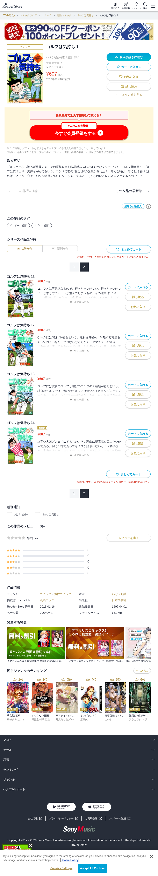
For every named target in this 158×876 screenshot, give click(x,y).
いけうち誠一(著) (55, 57)
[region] (79, 863)
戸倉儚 (148, 719)
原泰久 (84, 719)
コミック (47, 15)
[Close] (151, 856)
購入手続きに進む (131, 57)
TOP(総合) (9, 15)
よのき (108, 719)
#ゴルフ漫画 (42, 225)
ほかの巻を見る (132, 94)
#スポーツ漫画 (18, 225)
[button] (119, 818)
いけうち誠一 (21, 514)
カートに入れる (131, 67)
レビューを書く (55, 67)
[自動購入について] (148, 206)
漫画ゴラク (73, 57)
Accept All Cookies (92, 868)
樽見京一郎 (37, 719)
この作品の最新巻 (129, 191)
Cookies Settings (61, 868)
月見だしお (62, 719)
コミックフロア (28, 15)
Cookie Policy (69, 860)
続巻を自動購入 (133, 206)
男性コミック (64, 15)
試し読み (131, 86)
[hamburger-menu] (153, 5)
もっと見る (142, 670)
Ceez (72, 719)
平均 (30, 538)
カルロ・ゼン (25, 719)
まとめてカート (131, 249)
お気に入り (131, 76)
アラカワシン (136, 719)
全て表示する (81, 302)
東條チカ (12, 719)
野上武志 (50, 719)
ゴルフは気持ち (85, 15)
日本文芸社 (119, 600)
